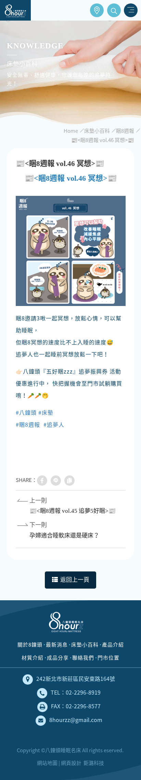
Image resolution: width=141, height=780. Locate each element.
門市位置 (97, 10)
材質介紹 (32, 657)
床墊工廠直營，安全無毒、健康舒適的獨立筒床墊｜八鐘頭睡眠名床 (15, 10)
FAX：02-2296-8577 (76, 706)
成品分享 (58, 657)
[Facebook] (42, 480)
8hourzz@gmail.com (75, 720)
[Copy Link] (69, 480)
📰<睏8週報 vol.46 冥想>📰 (102, 140)
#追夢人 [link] (53, 424)
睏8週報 (125, 130)
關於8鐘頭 (29, 644)
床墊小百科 (97, 130)
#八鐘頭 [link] (26, 412)
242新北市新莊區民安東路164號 (75, 679)
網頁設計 (71, 763)
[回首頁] (66, 625)
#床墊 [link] (45, 412)
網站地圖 (47, 763)
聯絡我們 (83, 657)
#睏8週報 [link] (28, 424)
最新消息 (57, 644)
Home (71, 130)
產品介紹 (113, 644)
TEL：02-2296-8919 (76, 692)
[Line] (56, 480)
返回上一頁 (74, 580)
